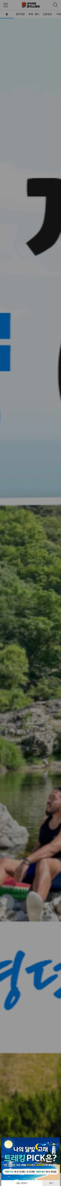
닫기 (51, 1183)
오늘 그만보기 (21, 1183)
